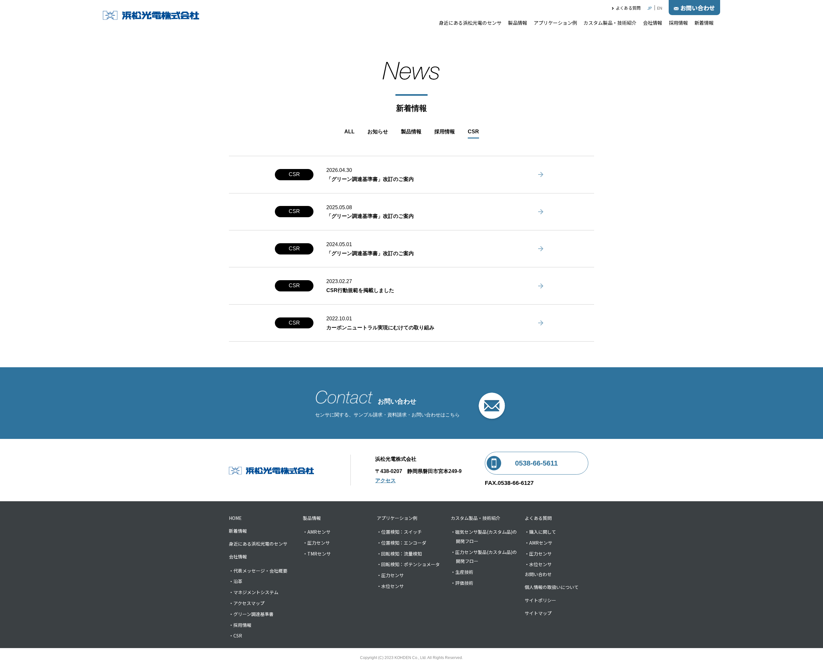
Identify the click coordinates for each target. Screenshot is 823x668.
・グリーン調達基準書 (251, 614)
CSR (473, 131)
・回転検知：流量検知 (399, 553)
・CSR (235, 635)
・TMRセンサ (317, 553)
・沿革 (235, 581)
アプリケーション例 (555, 22)
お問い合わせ (538, 574)
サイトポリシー (540, 600)
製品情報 (517, 22)
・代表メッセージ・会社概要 (258, 570)
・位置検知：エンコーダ (401, 542)
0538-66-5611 (536, 463)
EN (659, 8)
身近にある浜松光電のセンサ (470, 22)
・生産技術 (462, 572)
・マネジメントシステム (253, 592)
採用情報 (678, 22)
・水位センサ (390, 586)
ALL (349, 131)
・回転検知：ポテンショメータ (408, 564)
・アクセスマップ (247, 603)
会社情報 (652, 22)
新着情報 (704, 22)
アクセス (385, 480)
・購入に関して (540, 532)
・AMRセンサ (316, 532)
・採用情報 (240, 625)
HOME (235, 518)
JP (649, 8)
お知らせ (377, 131)
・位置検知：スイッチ (399, 532)
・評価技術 (462, 583)
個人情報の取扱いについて (552, 587)
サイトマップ (538, 613)
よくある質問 (628, 8)
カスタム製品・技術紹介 (610, 22)
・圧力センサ (316, 542)
